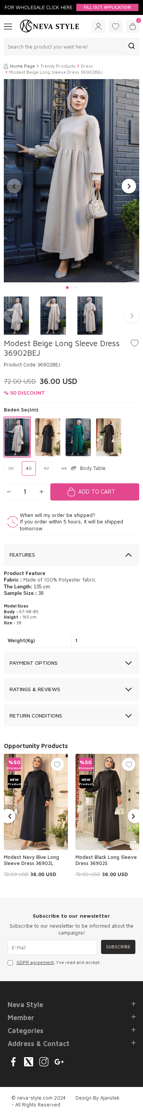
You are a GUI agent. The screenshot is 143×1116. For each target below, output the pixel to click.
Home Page (22, 66)
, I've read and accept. (58, 962)
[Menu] (8, 26)
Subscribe (118, 946)
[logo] (49, 26)
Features (22, 554)
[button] (67, 287)
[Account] (98, 26)
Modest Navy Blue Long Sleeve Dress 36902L (31, 860)
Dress (87, 66)
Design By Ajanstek (98, 1098)
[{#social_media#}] (13, 1061)
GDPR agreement (35, 962)
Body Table (93, 468)
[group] (71, 181)
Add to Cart (96, 491)
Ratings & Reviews (35, 689)
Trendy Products (58, 66)
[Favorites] (115, 26)
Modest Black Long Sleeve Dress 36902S (106, 860)
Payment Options (34, 662)
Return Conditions (36, 715)
